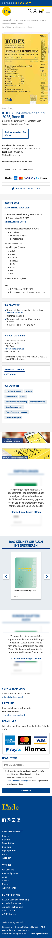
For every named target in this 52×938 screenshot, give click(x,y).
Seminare (6, 847)
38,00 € (15, 133)
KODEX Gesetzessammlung (15, 899)
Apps (4, 854)
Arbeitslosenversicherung (16, 402)
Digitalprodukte (9, 850)
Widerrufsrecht (8, 930)
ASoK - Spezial (9, 914)
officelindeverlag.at (14, 349)
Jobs (4, 877)
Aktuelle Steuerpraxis (12, 903)
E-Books (6, 839)
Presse (5, 884)
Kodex (22, 396)
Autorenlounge (9, 888)
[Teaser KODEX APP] (26, 437)
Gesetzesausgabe (13, 417)
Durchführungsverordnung (16, 412)
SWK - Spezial (8, 910)
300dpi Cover (11, 374)
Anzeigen (6, 858)
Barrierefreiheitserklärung (26, 927)
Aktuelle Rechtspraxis (12, 907)
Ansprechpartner (10, 873)
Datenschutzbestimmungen (18, 781)
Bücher (5, 836)
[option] (26, 577)
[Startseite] (7, 11)
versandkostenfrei (15, 312)
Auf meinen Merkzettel (27, 188)
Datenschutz (24, 930)
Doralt (5, 108)
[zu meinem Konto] (35, 11)
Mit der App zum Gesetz (15, 222)
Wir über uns (8, 869)
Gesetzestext (11, 396)
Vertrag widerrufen (39, 933)
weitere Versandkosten (16, 715)
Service (5, 880)
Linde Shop (22, 3)
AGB (43, 927)
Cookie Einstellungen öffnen (26, 512)
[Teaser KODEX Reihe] (26, 453)
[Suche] (30, 11)
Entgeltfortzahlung (37, 402)
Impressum (7, 927)
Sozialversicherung (13, 391)
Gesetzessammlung (14, 407)
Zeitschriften (8, 843)
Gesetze (28, 391)
